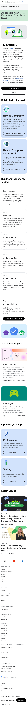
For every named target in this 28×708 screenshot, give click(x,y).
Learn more (14, 481)
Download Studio (5, 654)
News (2, 579)
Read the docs (13, 452)
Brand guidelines (16, 696)
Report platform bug (6, 663)
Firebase (3, 686)
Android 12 (4, 638)
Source (3, 576)
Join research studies (6, 671)
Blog (2, 581)
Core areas (13, 6)
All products (4, 691)
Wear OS (7, 215)
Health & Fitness (5, 595)
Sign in (24, 2)
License (8, 696)
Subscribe (21, 700)
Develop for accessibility (14, 318)
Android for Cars (10, 258)
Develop (4, 6)
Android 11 (3, 640)
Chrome (3, 683)
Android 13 (4, 635)
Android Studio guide (6, 647)
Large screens (9, 191)
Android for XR (9, 278)
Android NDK (4, 657)
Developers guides (5, 649)
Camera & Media (5, 598)
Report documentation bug (8, 666)
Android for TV (9, 238)
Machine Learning (5, 593)
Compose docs (14, 88)
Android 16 (4, 628)
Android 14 (4, 633)
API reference (4, 652)
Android (3, 569)
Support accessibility (10, 303)
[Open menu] (2, 2)
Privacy (3, 600)
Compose (10, 49)
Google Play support (6, 668)
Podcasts (3, 584)
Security (3, 574)
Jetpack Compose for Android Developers (15, 133)
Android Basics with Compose (14, 169)
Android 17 (4, 626)
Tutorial (14, 93)
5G (2, 603)
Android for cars (5, 617)
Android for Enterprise (6, 571)
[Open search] (17, 2)
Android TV (4, 619)
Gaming (3, 590)
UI (20, 6)
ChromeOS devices (6, 614)
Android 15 (4, 631)
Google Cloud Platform (7, 688)
